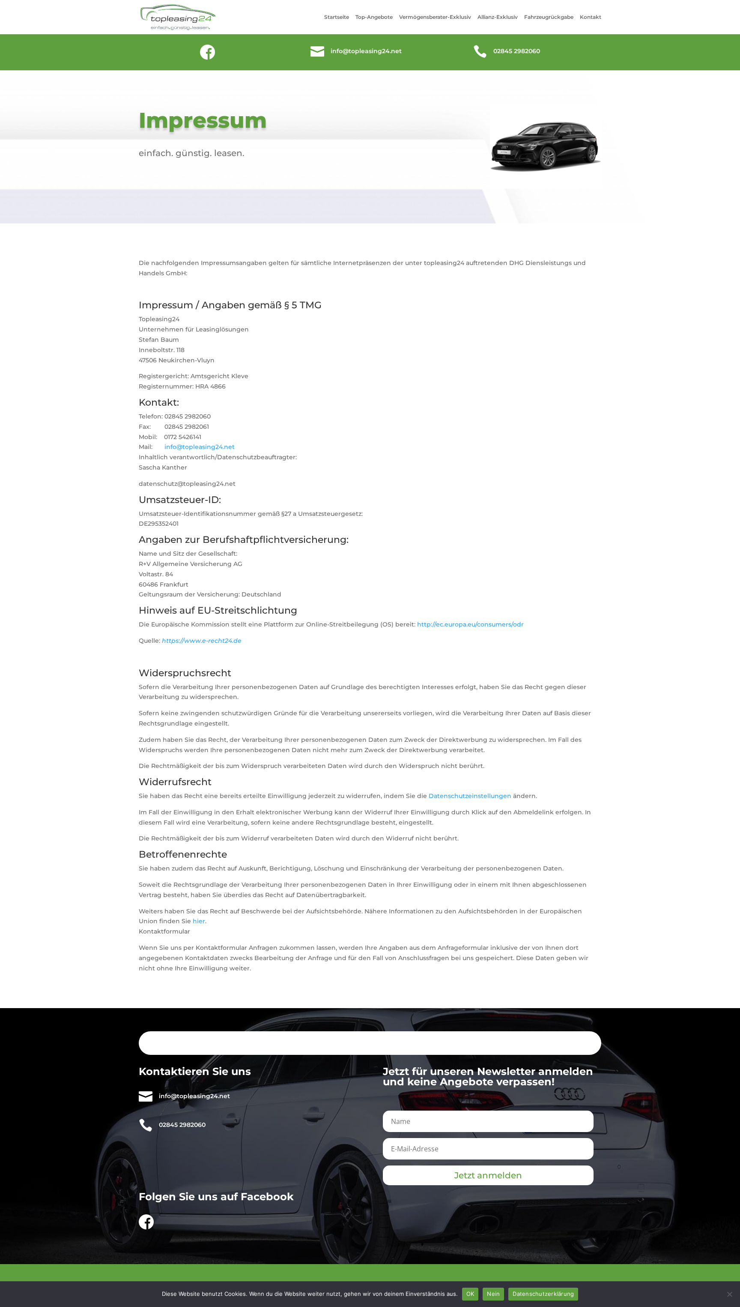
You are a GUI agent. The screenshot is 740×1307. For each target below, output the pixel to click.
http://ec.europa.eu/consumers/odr (470, 624)
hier (199, 921)
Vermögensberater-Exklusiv (435, 17)
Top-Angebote (374, 17)
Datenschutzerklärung (543, 1293)
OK (470, 1293)
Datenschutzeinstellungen (470, 796)
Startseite (336, 17)
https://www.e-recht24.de (202, 640)
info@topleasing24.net (199, 447)
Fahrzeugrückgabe (548, 17)
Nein (493, 1293)
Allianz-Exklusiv (497, 17)
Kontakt (590, 17)
